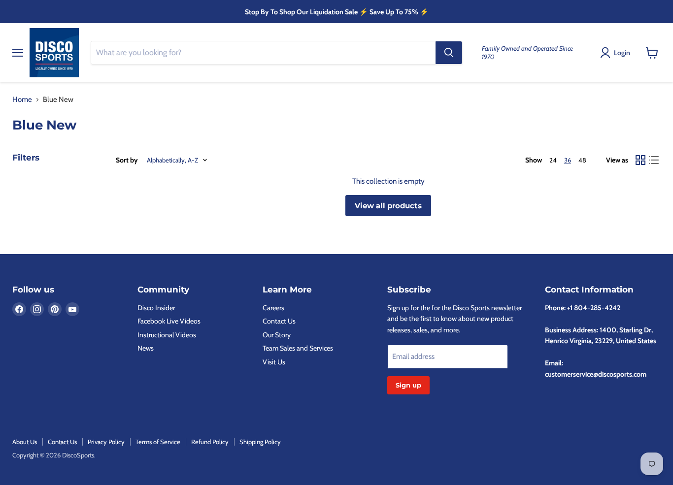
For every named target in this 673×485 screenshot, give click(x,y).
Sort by (127, 160)
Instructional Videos (166, 334)
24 (553, 160)
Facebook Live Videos (169, 321)
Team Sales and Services (298, 348)
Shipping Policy (260, 442)
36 (567, 160)
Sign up (408, 385)
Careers (273, 307)
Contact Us (279, 321)
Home (22, 100)
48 (582, 160)
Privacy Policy (106, 442)
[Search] (449, 52)
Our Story (277, 334)
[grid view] (640, 160)
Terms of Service (157, 442)
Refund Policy (210, 442)
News (145, 348)
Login (622, 52)
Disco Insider (156, 307)
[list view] (654, 160)
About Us (24, 442)
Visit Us (274, 361)
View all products (388, 205)
